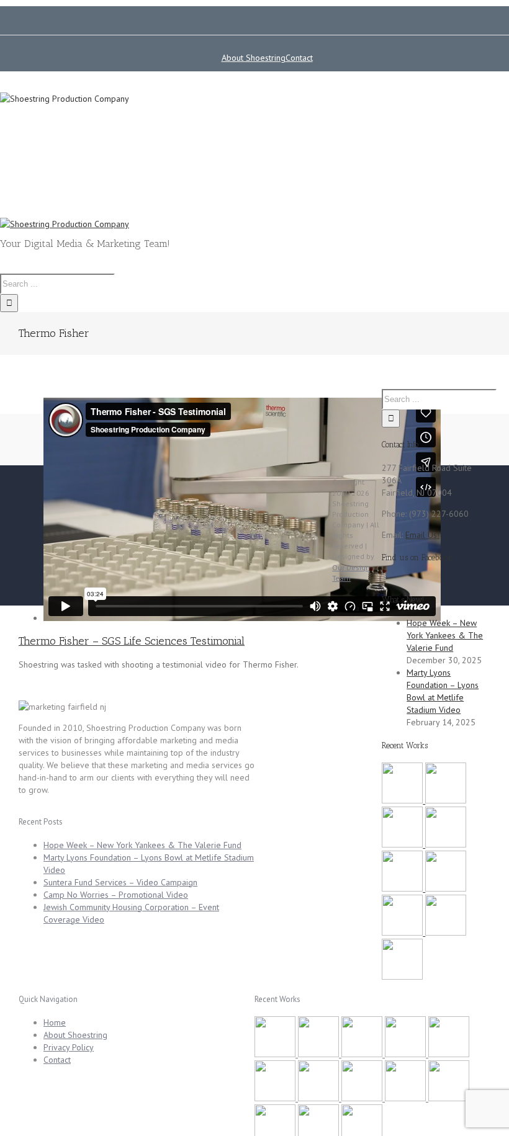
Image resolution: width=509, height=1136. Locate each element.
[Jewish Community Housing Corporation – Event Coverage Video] (403, 888)
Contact (57, 1059)
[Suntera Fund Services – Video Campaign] (403, 844)
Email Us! (422, 534)
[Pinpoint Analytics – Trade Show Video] (448, 1098)
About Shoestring (75, 1034)
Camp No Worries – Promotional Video (115, 894)
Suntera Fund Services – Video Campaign (120, 882)
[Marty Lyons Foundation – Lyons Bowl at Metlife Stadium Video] (445, 800)
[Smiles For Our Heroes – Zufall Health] (445, 888)
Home (54, 1022)
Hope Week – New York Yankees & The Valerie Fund (445, 635)
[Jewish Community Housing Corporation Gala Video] (402, 976)
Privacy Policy (68, 1047)
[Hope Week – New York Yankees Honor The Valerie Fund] (403, 800)
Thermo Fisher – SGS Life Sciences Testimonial (132, 641)
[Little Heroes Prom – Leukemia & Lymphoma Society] (403, 932)
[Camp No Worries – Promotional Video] (445, 844)
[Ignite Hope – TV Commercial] (445, 932)
